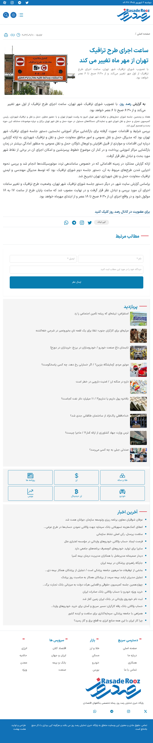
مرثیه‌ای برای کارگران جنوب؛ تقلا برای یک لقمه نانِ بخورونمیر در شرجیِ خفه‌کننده (82, 331)
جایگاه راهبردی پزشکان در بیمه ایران (122, 563)
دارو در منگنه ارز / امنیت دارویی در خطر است (102, 382)
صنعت (62, 670)
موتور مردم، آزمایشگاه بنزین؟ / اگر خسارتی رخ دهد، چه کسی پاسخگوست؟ (85, 365)
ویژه (24, 670)
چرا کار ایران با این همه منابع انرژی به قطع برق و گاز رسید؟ (108, 621)
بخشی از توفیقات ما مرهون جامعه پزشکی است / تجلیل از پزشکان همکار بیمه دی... (94, 570)
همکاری (132, 663)
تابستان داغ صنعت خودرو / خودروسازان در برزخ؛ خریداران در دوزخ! (89, 348)
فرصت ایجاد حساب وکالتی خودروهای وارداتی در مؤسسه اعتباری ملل (103, 541)
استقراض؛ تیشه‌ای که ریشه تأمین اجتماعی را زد (101, 314)
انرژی (24, 648)
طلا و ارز (94, 648)
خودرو (95, 663)
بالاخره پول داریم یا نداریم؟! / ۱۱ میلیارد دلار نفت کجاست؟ (95, 399)
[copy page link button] (13, 35)
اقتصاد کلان (59, 648)
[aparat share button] (5, 2)
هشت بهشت (19, 729)
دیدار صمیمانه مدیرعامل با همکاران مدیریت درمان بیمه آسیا (107, 556)
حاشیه (23, 655)
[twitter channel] (145, 711)
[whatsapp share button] (66, 222)
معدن (23, 663)
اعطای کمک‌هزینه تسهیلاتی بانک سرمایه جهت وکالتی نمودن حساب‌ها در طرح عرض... (93, 527)
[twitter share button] (27, 2)
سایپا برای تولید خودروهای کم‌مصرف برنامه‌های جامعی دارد (109, 549)
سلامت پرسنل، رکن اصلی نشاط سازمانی (119, 534)
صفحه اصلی (143, 34)
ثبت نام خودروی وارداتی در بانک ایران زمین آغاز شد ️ (112, 599)
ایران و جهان (58, 655)
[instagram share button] (12, 2)
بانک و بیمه (59, 663)
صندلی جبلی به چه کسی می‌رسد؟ (109, 450)
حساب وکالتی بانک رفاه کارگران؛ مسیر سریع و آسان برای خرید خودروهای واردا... (97, 606)
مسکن (95, 655)
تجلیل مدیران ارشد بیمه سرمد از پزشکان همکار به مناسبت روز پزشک (102, 577)
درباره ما (132, 655)
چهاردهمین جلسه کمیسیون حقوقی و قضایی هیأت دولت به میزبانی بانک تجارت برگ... (93, 585)
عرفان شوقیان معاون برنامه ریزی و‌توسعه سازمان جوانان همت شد (104, 520)
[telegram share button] (20, 2)
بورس (96, 670)
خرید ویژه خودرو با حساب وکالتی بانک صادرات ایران (113, 592)
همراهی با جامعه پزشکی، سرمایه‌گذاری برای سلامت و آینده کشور (105, 613)
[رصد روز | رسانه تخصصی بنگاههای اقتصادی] (133, 15)
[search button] (6, 15)
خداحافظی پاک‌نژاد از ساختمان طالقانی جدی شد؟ (99, 416)
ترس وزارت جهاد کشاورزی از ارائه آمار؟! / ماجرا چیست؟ (97, 433)
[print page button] (6, 35)
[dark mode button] (13, 15)
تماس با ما (130, 670)
